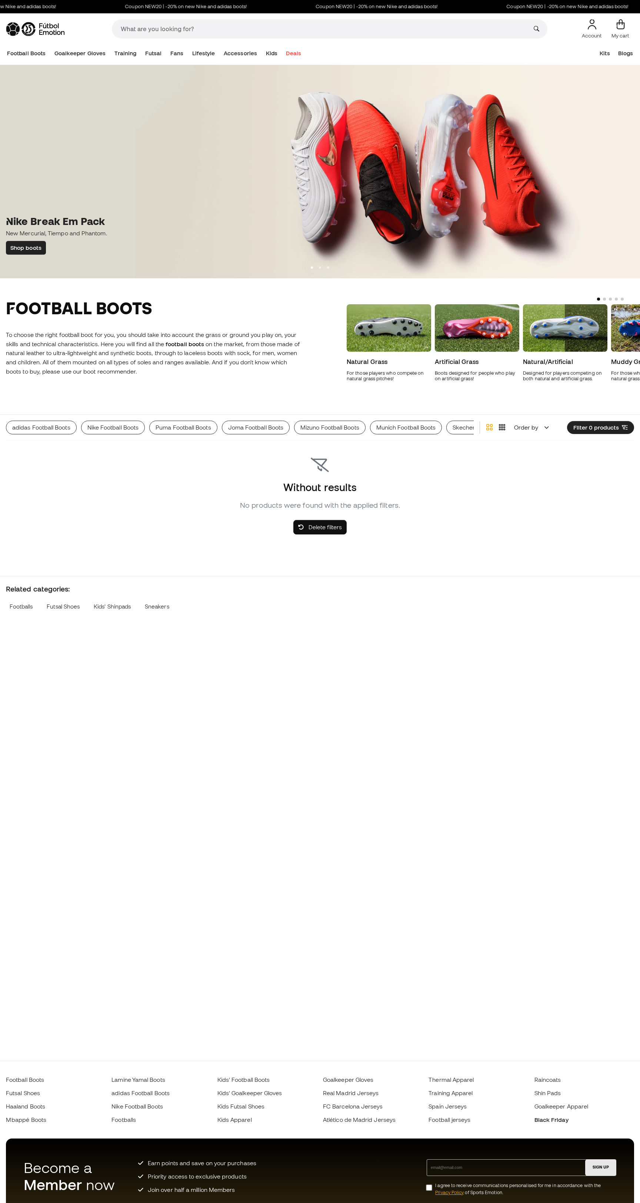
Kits (605, 53)
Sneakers (157, 606)
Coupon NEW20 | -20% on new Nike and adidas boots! (172, 6)
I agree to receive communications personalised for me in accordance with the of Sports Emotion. (518, 1189)
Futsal (153, 53)
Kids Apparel (234, 1119)
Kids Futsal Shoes (240, 1106)
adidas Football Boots (140, 1093)
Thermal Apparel (451, 1079)
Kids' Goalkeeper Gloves (249, 1093)
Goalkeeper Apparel (561, 1106)
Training (125, 53)
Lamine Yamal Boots (138, 1079)
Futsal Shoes (63, 606)
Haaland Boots (25, 1106)
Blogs (625, 53)
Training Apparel (451, 1093)
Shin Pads (547, 1093)
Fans (176, 53)
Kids (271, 53)
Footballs (21, 606)
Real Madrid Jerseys (351, 1093)
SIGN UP (601, 1167)
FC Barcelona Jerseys (353, 1106)
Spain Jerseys (448, 1106)
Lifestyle (203, 53)
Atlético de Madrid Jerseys (359, 1119)
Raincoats (547, 1079)
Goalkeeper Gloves (80, 53)
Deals (293, 53)
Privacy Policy (449, 1192)
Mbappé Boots (26, 1119)
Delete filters (324, 527)
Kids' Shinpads (112, 606)
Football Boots (26, 53)
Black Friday (551, 1119)
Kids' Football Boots (243, 1079)
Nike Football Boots (137, 1106)
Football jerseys (449, 1119)
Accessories (240, 53)
